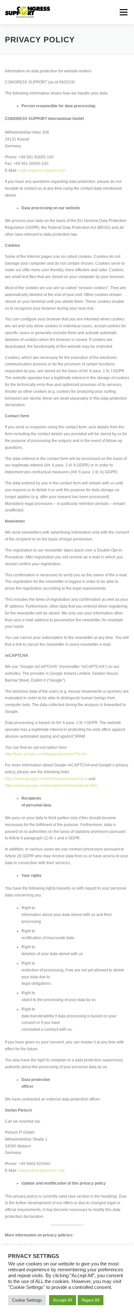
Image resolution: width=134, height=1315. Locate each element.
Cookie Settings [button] (27, 1300)
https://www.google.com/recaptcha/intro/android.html (51, 785)
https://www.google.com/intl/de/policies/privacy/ (46, 778)
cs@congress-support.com (41, 170)
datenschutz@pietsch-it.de (41, 1170)
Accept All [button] (62, 1300)
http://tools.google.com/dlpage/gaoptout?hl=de (46, 754)
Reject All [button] (91, 1300)
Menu (123, 12)
